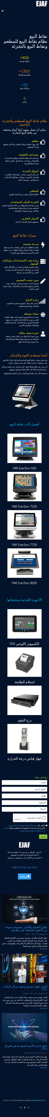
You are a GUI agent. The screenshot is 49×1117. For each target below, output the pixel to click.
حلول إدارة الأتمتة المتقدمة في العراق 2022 (25, 1047)
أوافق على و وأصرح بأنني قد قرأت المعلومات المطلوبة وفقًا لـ (24, 828)
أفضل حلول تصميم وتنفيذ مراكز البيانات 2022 (25, 988)
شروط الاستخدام (30, 825)
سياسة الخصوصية (15, 825)
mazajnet (37, 1100)
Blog (33, 934)
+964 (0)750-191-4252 (24, 867)
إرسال (43, 836)
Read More (43, 949)
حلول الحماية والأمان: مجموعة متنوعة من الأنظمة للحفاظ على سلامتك (26, 928)
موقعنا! (23, 876)
